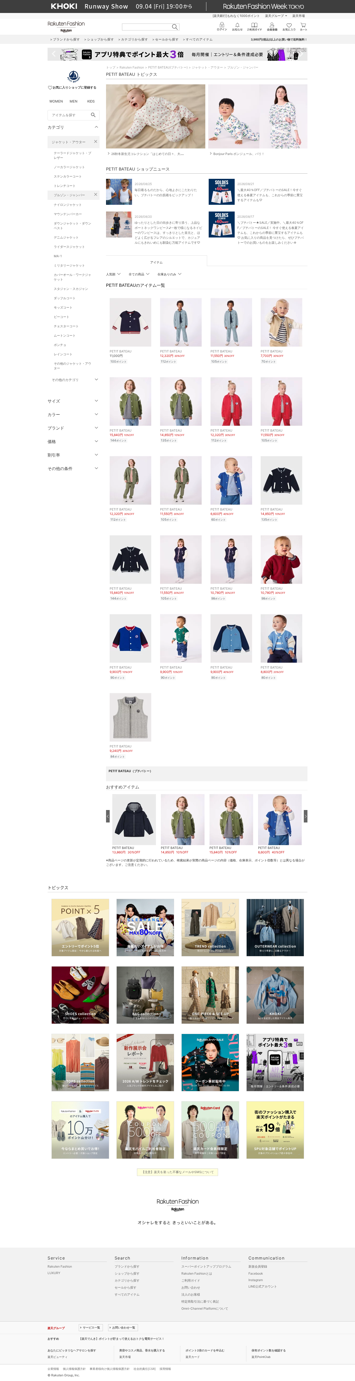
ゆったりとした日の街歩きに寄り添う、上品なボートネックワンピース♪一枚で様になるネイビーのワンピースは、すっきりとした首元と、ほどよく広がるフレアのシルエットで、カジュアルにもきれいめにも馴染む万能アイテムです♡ (168, 232)
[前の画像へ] (108, 816)
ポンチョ (60, 345)
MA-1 (58, 256)
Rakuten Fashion (132, 67)
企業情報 (53, 1369)
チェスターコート (66, 326)
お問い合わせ (190, 1287)
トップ (110, 67)
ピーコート (61, 317)
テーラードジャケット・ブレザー (72, 155)
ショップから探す (127, 1273)
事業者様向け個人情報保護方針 (110, 1369)
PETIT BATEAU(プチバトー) (168, 67)
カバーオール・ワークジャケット (72, 277)
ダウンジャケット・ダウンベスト (72, 225)
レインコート (63, 354)
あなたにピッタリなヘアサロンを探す (72, 1350)
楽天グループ (274, 16)
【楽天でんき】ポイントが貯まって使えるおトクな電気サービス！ (122, 1339)
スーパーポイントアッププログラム (206, 1266)
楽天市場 (298, 16)
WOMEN (56, 101)
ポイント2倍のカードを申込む (205, 1350)
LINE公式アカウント (262, 1286)
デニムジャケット (66, 237)
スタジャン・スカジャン (71, 289)
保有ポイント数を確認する (269, 1350)
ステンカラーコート (68, 176)
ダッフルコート (65, 298)
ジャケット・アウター (69, 142)
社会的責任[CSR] (145, 1369)
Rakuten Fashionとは (196, 1273)
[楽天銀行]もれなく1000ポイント (236, 16)
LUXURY (54, 1273)
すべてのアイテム (127, 1294)
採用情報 (165, 1369)
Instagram (255, 1280)
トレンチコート (65, 186)
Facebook (255, 1273)
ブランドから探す (127, 1266)
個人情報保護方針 (74, 1369)
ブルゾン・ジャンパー (69, 195)
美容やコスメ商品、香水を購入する (142, 1350)
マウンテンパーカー (68, 214)
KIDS (91, 101)
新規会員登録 (257, 1266)
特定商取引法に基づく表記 (200, 1301)
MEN (73, 101)
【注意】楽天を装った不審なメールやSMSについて (177, 1172)
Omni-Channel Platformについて (204, 1308)
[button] (134, 824)
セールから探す (125, 1287)
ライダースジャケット (69, 247)
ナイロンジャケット (68, 205)
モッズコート (63, 307)
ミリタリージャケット (69, 265)
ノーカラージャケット (69, 167)
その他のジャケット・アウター (72, 366)
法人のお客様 (190, 1294)
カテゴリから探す (127, 1280)
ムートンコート (65, 335)
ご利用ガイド (190, 1280)
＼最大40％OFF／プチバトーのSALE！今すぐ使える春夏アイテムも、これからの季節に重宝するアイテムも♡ (270, 195)
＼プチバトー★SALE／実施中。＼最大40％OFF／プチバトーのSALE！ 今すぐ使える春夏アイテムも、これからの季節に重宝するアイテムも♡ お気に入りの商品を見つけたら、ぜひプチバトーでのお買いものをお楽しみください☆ (270, 232)
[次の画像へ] (305, 816)
